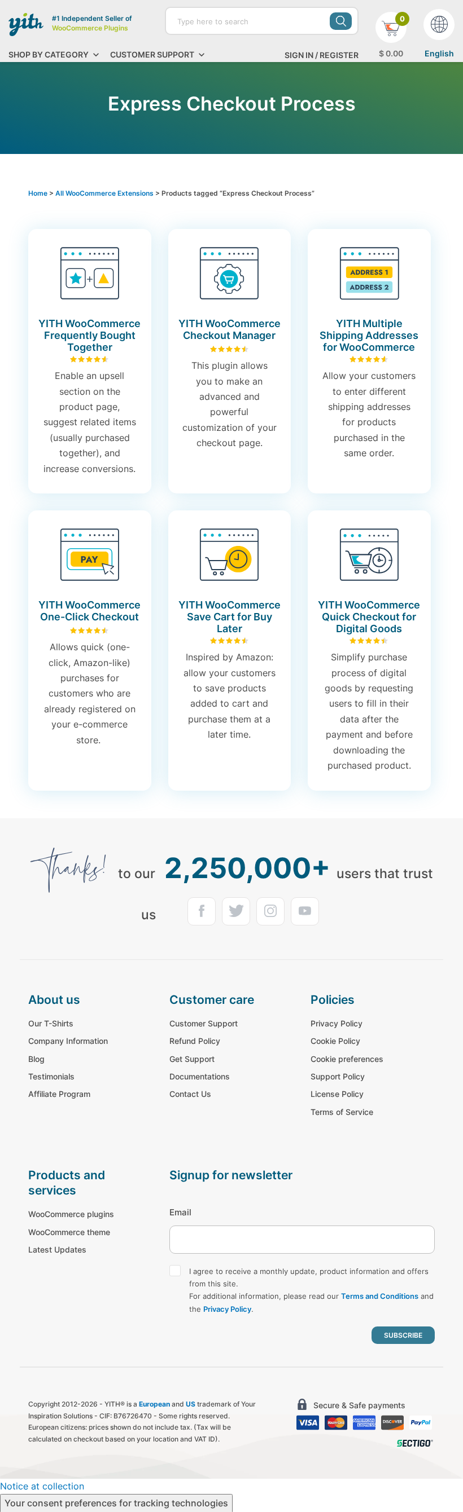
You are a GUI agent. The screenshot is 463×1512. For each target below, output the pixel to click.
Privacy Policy (336, 1023)
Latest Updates (57, 1249)
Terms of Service (342, 1112)
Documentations (199, 1076)
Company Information (68, 1041)
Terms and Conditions (379, 1296)
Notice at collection (42, 1486)
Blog (36, 1059)
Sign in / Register (322, 55)
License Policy (337, 1094)
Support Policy (338, 1076)
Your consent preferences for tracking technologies (116, 1503)
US (190, 1404)
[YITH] (25, 24)
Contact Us (190, 1094)
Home (37, 193)
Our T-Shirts (50, 1023)
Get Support (192, 1059)
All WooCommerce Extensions (104, 193)
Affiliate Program (59, 1094)
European (154, 1404)
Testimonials (51, 1076)
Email (180, 1212)
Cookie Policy (335, 1041)
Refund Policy (194, 1041)
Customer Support (203, 1023)
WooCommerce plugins (71, 1214)
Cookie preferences (347, 1059)
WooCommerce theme (69, 1232)
